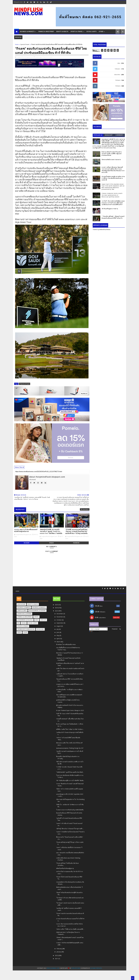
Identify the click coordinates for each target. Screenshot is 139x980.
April (58, 638)
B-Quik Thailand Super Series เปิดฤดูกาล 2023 (70, 710)
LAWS (36, 620)
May (58, 635)
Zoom (25, 632)
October (59, 620)
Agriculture (21, 604)
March (59, 642)
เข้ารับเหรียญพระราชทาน (110, 209)
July (58, 629)
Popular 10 (98, 135)
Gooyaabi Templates (96, 968)
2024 (56, 608)
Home (17, 44)
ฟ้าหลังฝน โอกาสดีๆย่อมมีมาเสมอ (66, 644)
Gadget (36, 616)
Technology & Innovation (25, 629)
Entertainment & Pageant (37, 610)
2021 (56, 958)
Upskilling (40, 629)
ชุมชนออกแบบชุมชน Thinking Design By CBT (69, 748)
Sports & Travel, (48, 57)
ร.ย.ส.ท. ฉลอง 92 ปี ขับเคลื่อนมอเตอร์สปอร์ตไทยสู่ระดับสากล (25, 530)
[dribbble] (37, 2)
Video (19, 632)
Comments (119, 135)
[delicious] (50, 2)
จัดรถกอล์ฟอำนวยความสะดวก (111, 159)
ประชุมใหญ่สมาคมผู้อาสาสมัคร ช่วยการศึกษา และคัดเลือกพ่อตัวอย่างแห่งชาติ (113, 178)
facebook (76, 543)
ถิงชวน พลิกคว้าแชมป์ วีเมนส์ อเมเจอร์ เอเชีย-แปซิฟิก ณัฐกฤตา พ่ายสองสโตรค (112, 153)
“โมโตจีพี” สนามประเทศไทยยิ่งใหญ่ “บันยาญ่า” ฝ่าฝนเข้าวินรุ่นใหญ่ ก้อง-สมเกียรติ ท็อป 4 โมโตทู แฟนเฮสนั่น (76, 531)
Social (24, 623)
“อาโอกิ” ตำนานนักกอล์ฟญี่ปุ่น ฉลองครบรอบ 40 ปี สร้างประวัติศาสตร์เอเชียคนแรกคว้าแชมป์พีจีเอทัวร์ (113, 202)
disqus (51, 543)
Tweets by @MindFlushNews (101, 229)
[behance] (44, 2)
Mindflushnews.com (53, 968)
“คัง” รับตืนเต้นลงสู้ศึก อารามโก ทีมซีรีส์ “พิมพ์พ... (70, 780)
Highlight (109, 135)
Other (101, 31)
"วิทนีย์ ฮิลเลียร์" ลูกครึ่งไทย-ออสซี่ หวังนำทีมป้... (70, 772)
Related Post (20, 509)
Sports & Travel (77, 31)
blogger (26, 543)
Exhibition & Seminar (24, 613)
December (60, 614)
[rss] (40, 2)
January (59, 952)
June (58, 632)
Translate (96, 631)
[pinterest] (31, 2)
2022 (56, 955)
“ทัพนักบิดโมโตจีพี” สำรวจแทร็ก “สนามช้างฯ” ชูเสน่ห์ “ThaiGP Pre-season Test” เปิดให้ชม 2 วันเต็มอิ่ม (51, 531)
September (60, 623)
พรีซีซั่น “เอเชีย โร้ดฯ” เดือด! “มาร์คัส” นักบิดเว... (70, 729)
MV (18, 623)
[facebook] (24, 2)
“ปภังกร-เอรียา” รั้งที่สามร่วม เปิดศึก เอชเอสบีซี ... (70, 929)
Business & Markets (27, 31)
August (59, 626)
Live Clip (43, 620)
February (59, 949)
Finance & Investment (46, 31)
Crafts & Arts (22, 610)
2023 (56, 611)
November (60, 617)
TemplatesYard (75, 968)
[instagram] (47, 2)
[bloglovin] (34, 2)
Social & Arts (91, 31)
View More (85, 509)
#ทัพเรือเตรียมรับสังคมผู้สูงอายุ (65, 868)
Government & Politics (25, 620)
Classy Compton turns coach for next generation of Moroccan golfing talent (112, 195)
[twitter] (27, 2)
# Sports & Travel (24, 384)
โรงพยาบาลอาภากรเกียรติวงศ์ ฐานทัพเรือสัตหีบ (70, 810)
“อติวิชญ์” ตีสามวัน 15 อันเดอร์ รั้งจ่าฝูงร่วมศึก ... (70, 828)
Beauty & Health (62, 31)
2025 (56, 605)
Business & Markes (23, 607)
